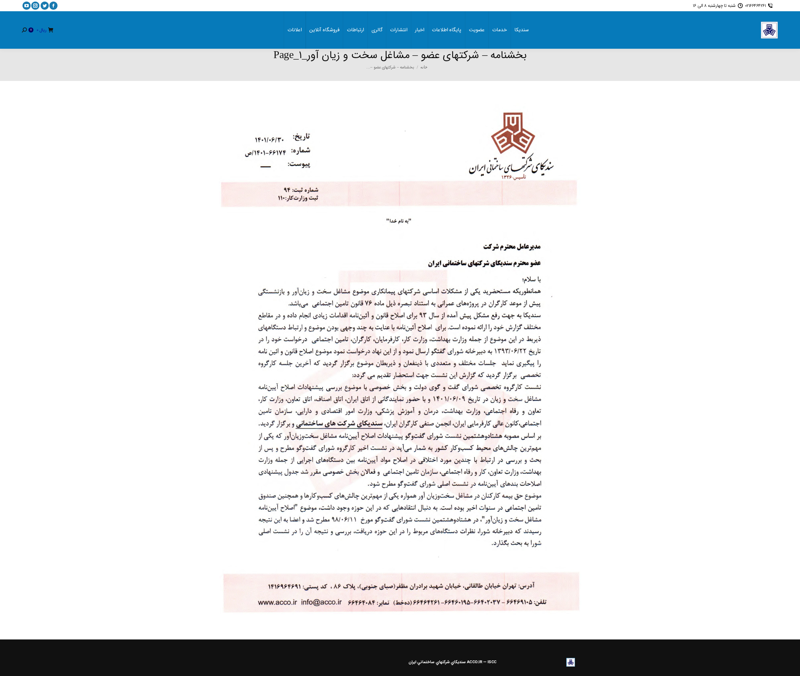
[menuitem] (521, 30)
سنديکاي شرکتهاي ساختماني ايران (437, 662)
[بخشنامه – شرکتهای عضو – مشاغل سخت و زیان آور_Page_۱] (400, 358)
